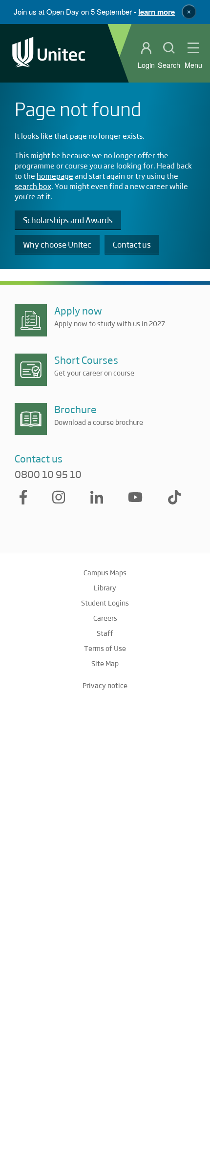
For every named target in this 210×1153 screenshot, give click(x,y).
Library (105, 587)
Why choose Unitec (57, 244)
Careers (105, 618)
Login (146, 65)
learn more (156, 11)
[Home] (49, 53)
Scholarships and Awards (68, 220)
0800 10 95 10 (48, 474)
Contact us (132, 244)
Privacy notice (105, 685)
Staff (105, 633)
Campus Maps (105, 572)
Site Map (105, 663)
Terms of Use (105, 648)
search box (33, 186)
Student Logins (105, 603)
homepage (55, 175)
